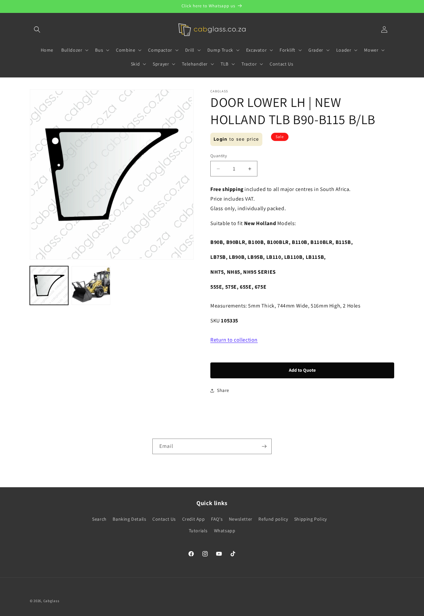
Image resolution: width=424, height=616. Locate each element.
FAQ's (217, 519)
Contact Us (164, 519)
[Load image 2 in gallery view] (91, 285)
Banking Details (129, 519)
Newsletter (240, 519)
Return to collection (234, 339)
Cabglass (51, 600)
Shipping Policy (310, 519)
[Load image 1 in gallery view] (49, 285)
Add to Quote (302, 370)
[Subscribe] (264, 446)
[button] (37, 29)
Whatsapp (225, 531)
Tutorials (198, 531)
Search (99, 519)
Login (221, 139)
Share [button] (223, 390)
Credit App (193, 519)
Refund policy (273, 519)
